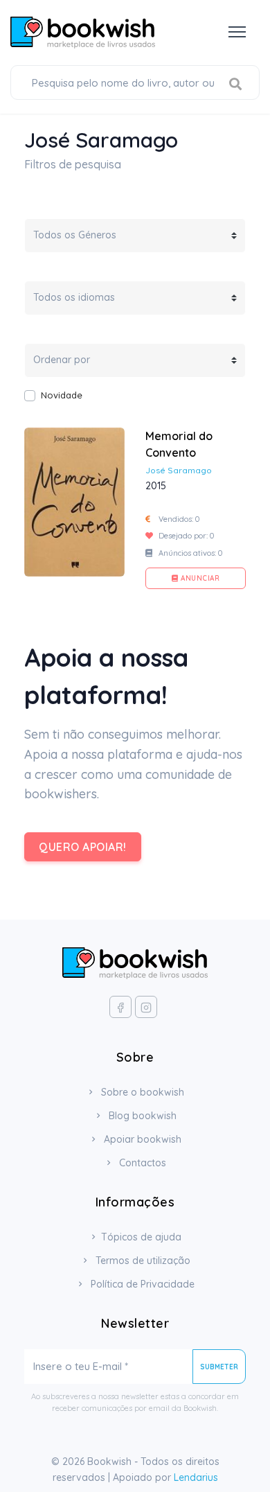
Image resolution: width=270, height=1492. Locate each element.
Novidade (61, 395)
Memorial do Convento (179, 444)
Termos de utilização (141, 1260)
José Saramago (178, 470)
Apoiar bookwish (141, 1139)
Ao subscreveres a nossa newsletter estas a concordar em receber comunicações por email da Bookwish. (135, 1402)
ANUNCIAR (199, 578)
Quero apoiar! (83, 847)
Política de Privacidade (141, 1284)
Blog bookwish (141, 1115)
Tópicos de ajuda (141, 1237)
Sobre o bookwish (141, 1092)
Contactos (141, 1163)
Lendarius (196, 1477)
